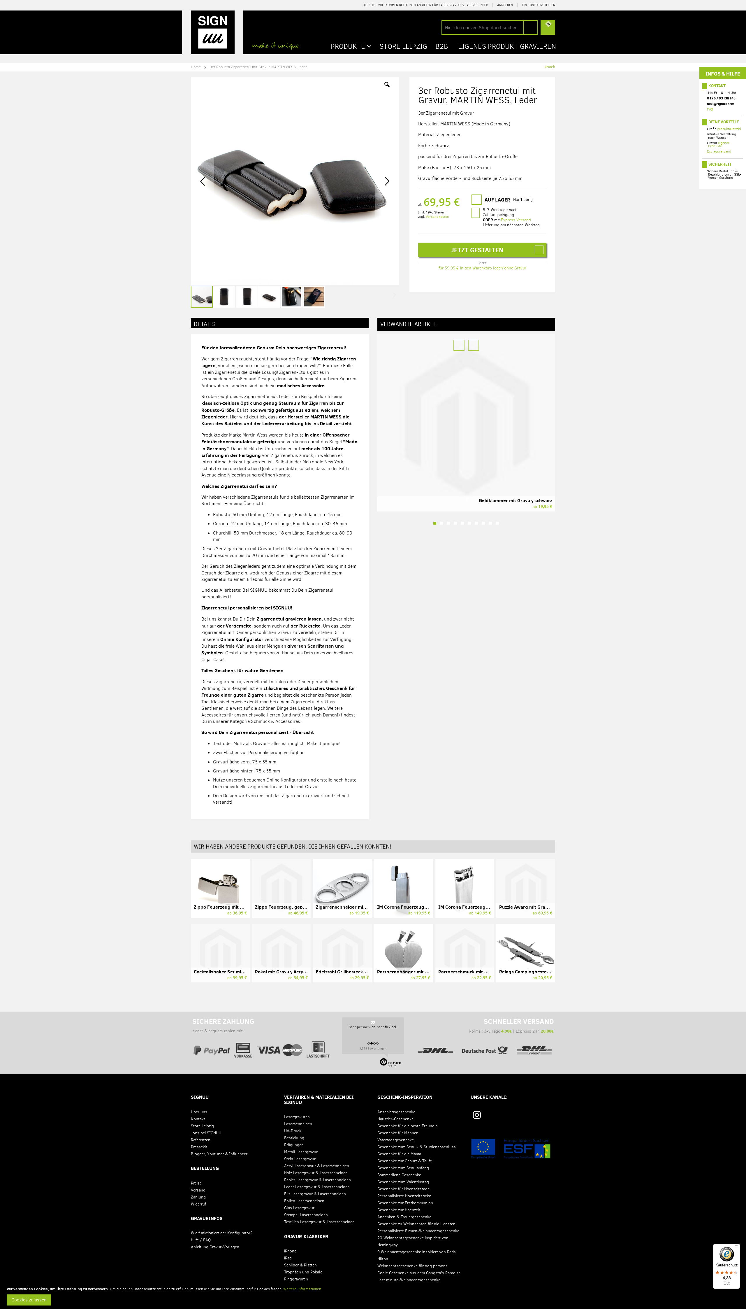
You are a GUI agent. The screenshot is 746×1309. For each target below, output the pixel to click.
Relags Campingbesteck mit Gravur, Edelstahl (548, 971)
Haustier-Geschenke (395, 1119)
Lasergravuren (297, 1117)
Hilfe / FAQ (201, 1240)
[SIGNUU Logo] (212, 32)
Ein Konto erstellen (538, 5)
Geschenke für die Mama (399, 1154)
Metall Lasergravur (301, 1152)
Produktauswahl (729, 129)
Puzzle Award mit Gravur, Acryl (532, 907)
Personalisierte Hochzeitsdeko (404, 1196)
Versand (198, 1190)
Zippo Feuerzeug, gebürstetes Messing (297, 907)
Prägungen (294, 1145)
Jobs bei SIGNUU (206, 1133)
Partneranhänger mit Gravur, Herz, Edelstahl (426, 971)
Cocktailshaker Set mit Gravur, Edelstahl (237, 971)
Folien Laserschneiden (304, 1201)
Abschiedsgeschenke (396, 1112)
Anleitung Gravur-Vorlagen (215, 1247)
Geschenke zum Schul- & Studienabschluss (416, 1147)
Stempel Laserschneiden (306, 1215)
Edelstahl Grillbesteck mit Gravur (352, 971)
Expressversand (719, 151)
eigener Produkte (718, 144)
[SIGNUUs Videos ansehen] (549, 1117)
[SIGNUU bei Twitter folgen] (531, 1117)
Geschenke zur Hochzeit (398, 1210)
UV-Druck (292, 1131)
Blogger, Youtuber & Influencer (219, 1154)
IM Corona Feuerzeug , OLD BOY (473, 907)
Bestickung (294, 1138)
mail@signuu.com (720, 103)
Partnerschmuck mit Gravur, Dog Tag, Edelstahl (489, 971)
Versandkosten (437, 216)
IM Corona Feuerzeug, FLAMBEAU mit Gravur (426, 907)
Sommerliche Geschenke (399, 1175)
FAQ (710, 109)
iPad (288, 1258)
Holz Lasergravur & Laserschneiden (316, 1173)
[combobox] (489, 27)
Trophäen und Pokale (303, 1272)
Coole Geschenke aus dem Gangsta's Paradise (418, 1273)
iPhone (290, 1251)
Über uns (199, 1112)
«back (549, 67)
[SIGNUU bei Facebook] (513, 1117)
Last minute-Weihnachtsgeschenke (408, 1280)
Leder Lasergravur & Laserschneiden (317, 1187)
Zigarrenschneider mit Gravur (348, 907)
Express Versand (516, 220)
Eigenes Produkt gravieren (507, 46)
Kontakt (717, 85)
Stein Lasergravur (300, 1159)
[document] (374, 1296)
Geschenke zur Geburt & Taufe (404, 1161)
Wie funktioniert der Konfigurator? (221, 1233)
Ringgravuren (296, 1279)
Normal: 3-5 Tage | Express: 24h (511, 1025)
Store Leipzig (202, 1126)
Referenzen (200, 1140)
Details (205, 324)
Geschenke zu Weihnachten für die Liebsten (416, 1224)
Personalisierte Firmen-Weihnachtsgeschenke (418, 1231)
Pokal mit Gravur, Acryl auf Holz (289, 971)
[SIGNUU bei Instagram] (477, 1115)
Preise (196, 1183)
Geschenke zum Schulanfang (403, 1168)
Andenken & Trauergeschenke (404, 1217)
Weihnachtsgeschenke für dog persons (412, 1266)
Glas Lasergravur (299, 1208)
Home (196, 66)
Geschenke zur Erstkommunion (405, 1203)
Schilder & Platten (300, 1265)
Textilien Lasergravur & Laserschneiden (319, 1222)
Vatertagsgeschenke (395, 1140)
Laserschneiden (298, 1124)
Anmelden (505, 5)
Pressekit (199, 1147)
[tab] (280, 323)
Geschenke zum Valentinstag (403, 1182)
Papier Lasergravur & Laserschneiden (317, 1180)
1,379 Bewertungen (372, 1048)
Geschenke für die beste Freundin (407, 1126)
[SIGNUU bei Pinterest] (496, 1117)
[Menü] (736, 1247)
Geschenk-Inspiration (404, 1097)
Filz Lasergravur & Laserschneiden (315, 1194)
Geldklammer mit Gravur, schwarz (515, 500)
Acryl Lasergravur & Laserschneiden (316, 1166)
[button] (387, 89)
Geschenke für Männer (397, 1133)
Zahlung (198, 1197)
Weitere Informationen (302, 1289)
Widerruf (198, 1204)
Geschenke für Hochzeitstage (403, 1189)
